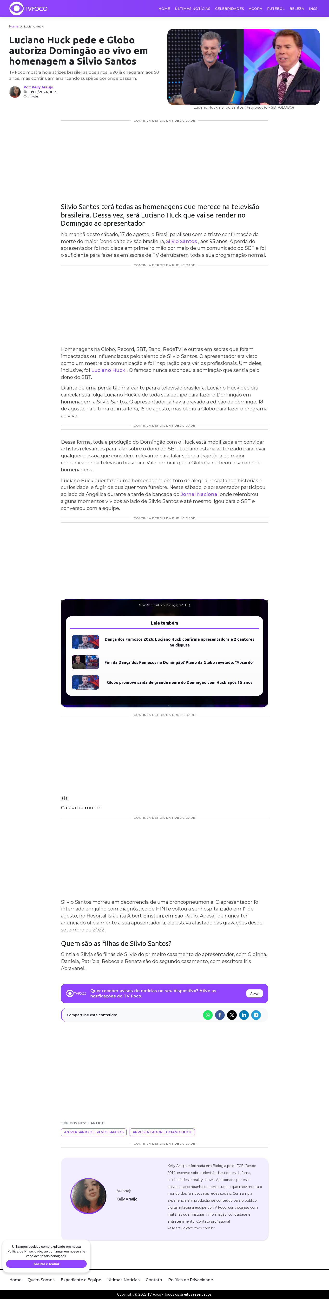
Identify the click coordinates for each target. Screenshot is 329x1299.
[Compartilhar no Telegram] (256, 1015)
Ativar (254, 993)
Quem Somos (41, 1280)
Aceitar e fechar (46, 1264)
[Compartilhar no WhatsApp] (208, 1015)
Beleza (297, 9)
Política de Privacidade (190, 1280)
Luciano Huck (108, 370)
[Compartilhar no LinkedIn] (244, 1015)
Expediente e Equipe (81, 1280)
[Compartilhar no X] (232, 1015)
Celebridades (229, 9)
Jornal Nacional (200, 494)
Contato (154, 1280)
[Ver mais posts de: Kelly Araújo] (15, 92)
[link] (88, 1196)
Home (164, 9)
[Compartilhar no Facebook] (220, 1015)
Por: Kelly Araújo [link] (38, 87)
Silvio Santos (181, 241)
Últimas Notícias (192, 9)
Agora (255, 9)
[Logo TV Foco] (28, 8)
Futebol (276, 9)
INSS (313, 9)
